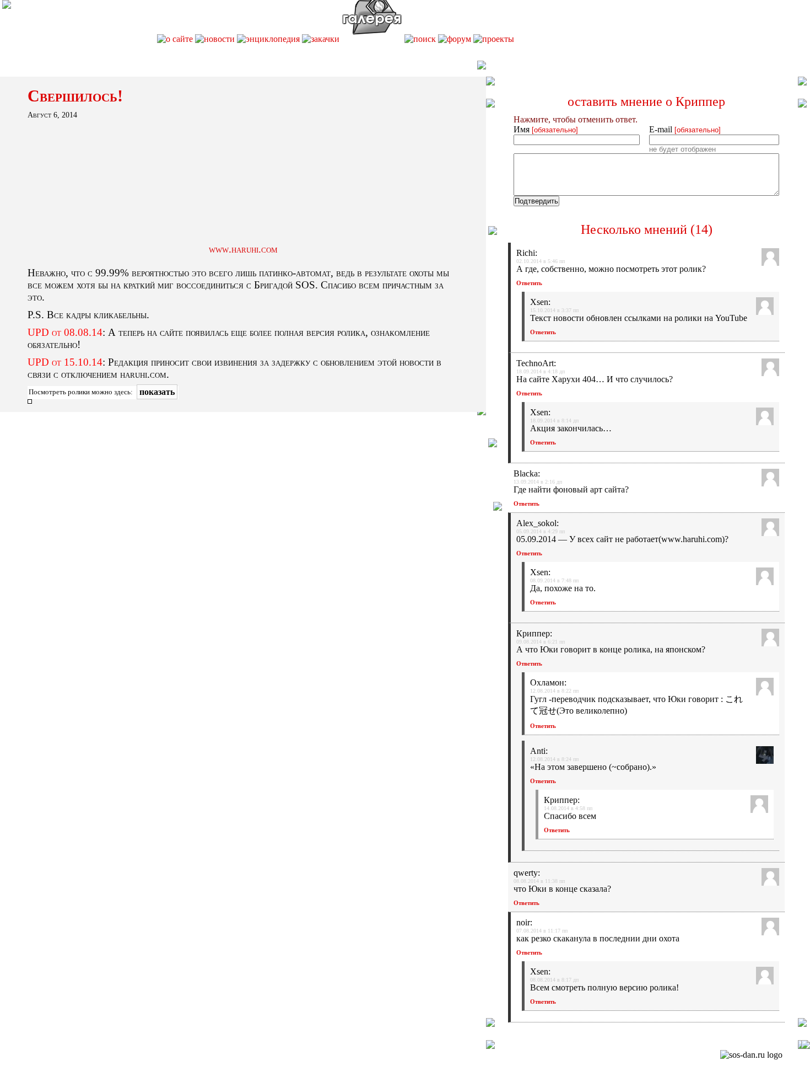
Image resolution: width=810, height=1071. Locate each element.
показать (157, 392)
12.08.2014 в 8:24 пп (554, 759)
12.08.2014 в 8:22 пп (554, 691)
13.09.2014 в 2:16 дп (538, 482)
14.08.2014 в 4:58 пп (568, 808)
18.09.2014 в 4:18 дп (540, 371)
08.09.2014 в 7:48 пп (554, 580)
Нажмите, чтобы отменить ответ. (576, 119)
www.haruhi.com (243, 249)
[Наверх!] (805, 1046)
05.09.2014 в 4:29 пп (540, 531)
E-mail (685, 129)
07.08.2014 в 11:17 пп (542, 931)
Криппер (700, 101)
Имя (546, 129)
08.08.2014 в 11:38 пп (539, 881)
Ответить (529, 283)
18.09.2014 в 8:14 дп (554, 420)
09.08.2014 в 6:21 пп (540, 642)
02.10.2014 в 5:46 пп (540, 261)
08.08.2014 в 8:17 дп (554, 980)
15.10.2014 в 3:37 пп (554, 310)
